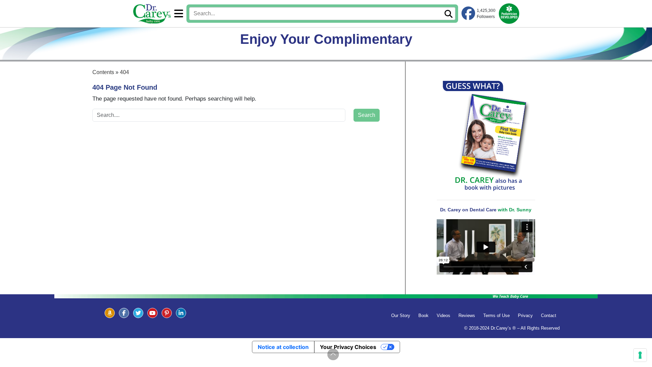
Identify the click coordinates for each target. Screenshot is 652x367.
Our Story (400, 315)
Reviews (466, 315)
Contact (548, 315)
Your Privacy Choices (348, 347)
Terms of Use (496, 315)
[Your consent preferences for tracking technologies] (640, 355)
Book (423, 315)
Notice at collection (283, 347)
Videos (443, 315)
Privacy (525, 315)
